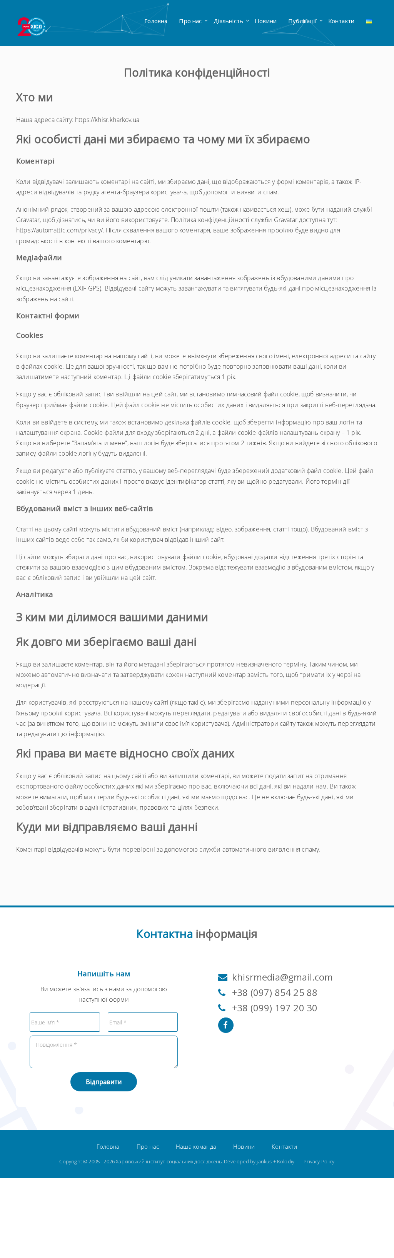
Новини (266, 21)
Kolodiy (285, 1161)
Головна (155, 21)
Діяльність (229, 21)
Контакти (341, 21)
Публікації (302, 21)
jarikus (264, 1161)
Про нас (190, 21)
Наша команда (196, 1146)
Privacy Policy (319, 1161)
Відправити (104, 1082)
